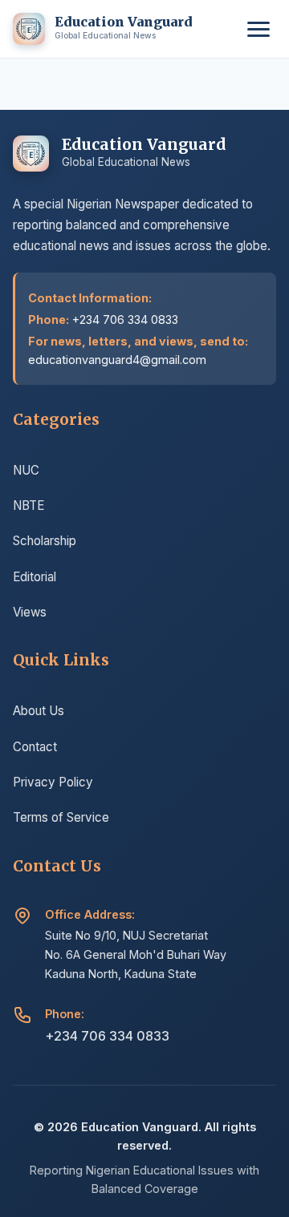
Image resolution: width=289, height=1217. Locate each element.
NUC (26, 470)
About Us (38, 710)
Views (30, 612)
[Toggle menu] (258, 29)
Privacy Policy (53, 782)
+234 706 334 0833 (107, 1036)
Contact (35, 746)
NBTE (28, 505)
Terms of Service (61, 817)
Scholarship (44, 540)
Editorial (34, 576)
